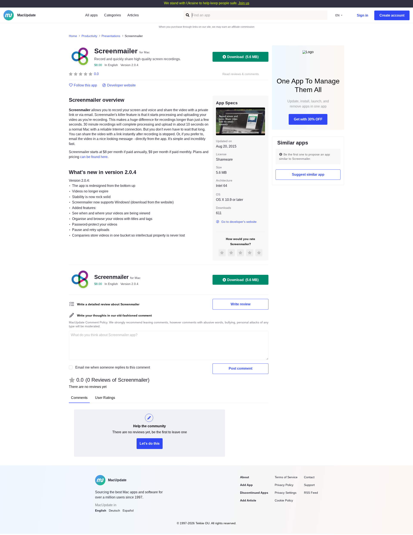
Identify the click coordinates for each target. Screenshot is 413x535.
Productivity (89, 36)
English (100, 510)
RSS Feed (311, 493)
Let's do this (150, 443)
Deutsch (114, 510)
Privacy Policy (284, 485)
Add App (246, 485)
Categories (112, 15)
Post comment (240, 368)
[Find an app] (187, 15)
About (244, 477)
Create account (391, 15)
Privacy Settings (285, 493)
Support (309, 485)
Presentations (111, 36)
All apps (91, 15)
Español (128, 510)
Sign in (362, 15)
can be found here (94, 157)
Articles (133, 15)
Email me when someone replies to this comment (112, 367)
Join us (243, 3)
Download (243, 57)
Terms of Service (286, 477)
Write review (240, 304)
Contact (309, 477)
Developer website (121, 85)
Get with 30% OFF (308, 119)
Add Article (248, 500)
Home (73, 36)
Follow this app (85, 85)
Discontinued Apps (254, 493)
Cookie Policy (284, 500)
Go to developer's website (239, 222)
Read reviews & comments (240, 74)
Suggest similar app (308, 174)
